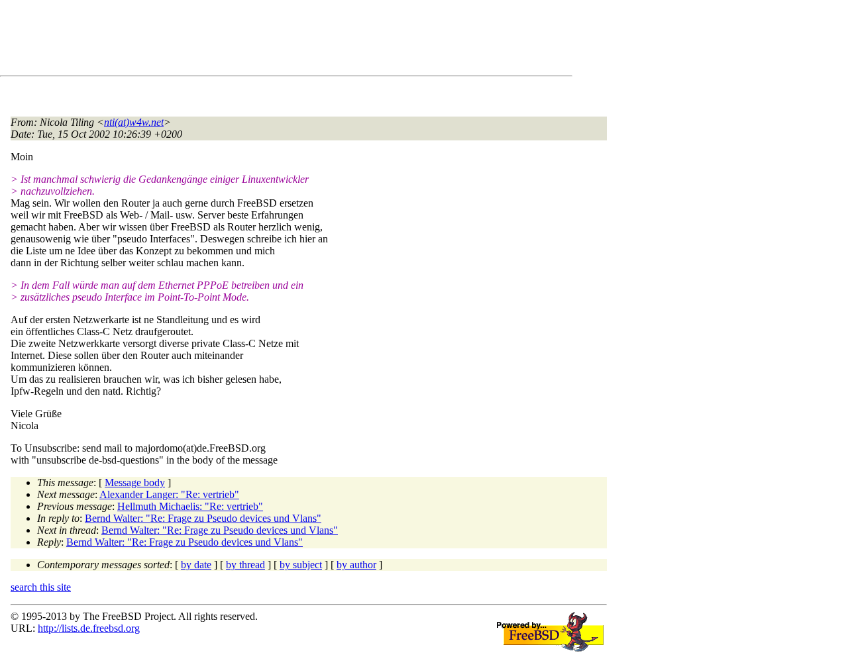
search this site (41, 587)
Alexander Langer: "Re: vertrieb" (169, 494)
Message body (135, 482)
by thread (245, 564)
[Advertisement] (252, 40)
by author (356, 564)
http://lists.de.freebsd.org (89, 628)
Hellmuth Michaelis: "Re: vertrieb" (190, 506)
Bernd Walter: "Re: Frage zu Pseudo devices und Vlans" (203, 518)
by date (196, 564)
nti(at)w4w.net (134, 122)
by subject (301, 564)
